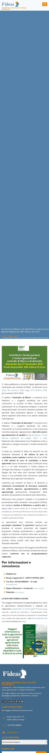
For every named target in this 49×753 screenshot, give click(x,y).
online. (23, 621)
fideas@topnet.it (11, 585)
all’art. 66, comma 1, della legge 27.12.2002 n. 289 (24, 390)
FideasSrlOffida (38, 588)
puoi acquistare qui (39, 618)
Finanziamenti (13, 336)
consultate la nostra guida (24, 609)
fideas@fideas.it (13, 732)
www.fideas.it (20, 592)
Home (3, 336)
